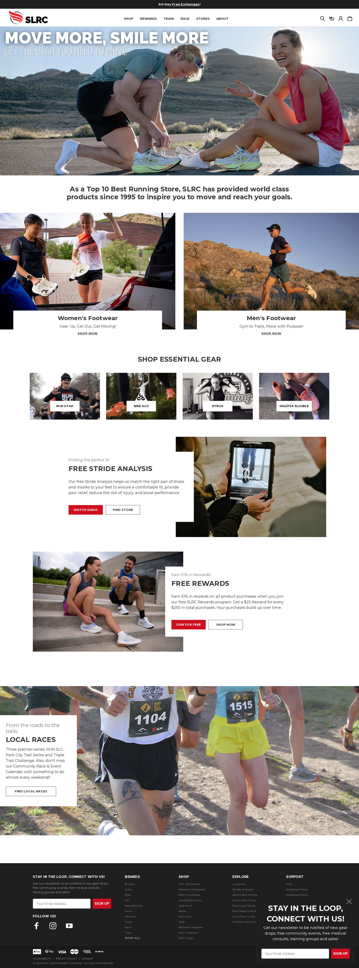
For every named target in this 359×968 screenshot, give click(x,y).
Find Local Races (31, 791)
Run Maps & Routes (245, 911)
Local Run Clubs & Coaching (252, 916)
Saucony (131, 916)
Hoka (128, 889)
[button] (179, 101)
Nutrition (185, 916)
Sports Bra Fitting (245, 894)
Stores (203, 18)
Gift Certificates (170, 4)
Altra (128, 911)
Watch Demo (86, 510)
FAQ (289, 884)
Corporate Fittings (245, 900)
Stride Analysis (242, 889)
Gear (182, 921)
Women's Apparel (191, 927)
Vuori (128, 921)
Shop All (132, 938)
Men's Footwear (189, 894)
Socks (182, 911)
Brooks (129, 884)
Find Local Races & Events (250, 905)
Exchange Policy (297, 894)
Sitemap (87, 958)
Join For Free (188, 625)
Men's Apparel (188, 932)
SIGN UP (340, 954)
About (222, 18)
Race (185, 18)
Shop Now (88, 333)
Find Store (123, 510)
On (127, 900)
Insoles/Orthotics (190, 900)
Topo (128, 932)
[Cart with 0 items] (349, 17)
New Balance (134, 905)
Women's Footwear (192, 889)
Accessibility (42, 958)
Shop (128, 18)
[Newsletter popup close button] (349, 902)
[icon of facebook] (36, 925)
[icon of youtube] (69, 925)
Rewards (148, 18)
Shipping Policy (297, 889)
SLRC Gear (186, 938)
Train (169, 18)
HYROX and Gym (244, 921)
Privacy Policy (66, 958)
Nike (128, 894)
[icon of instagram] (53, 925)
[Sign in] (340, 17)
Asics (128, 927)
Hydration (186, 905)
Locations (239, 884)
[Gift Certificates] (331, 17)
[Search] (322, 17)
